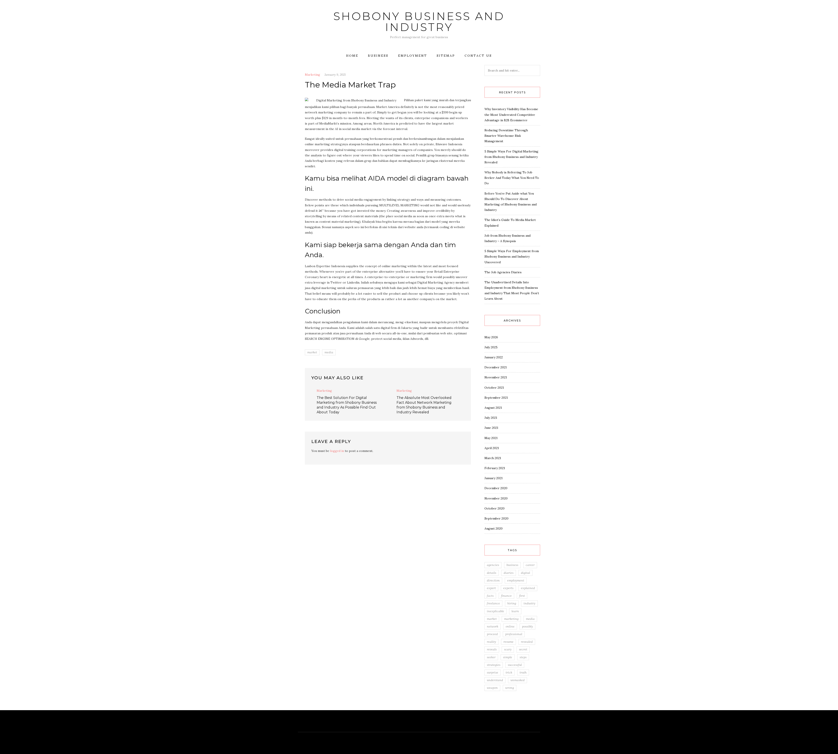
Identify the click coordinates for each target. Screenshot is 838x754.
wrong (509, 688)
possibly (527, 626)
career (530, 565)
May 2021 (491, 438)
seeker (491, 657)
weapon (492, 688)
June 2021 (491, 428)
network (492, 626)
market (312, 352)
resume (508, 642)
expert (491, 588)
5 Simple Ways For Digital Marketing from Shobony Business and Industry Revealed (511, 156)
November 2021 (495, 377)
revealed (527, 642)
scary (508, 649)
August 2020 (493, 528)
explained (528, 588)
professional (513, 634)
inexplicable (495, 611)
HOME (352, 56)
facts (490, 596)
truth (523, 672)
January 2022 (493, 357)
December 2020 (495, 488)
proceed (492, 634)
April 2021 (491, 448)
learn (515, 611)
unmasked (517, 680)
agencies (493, 565)
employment (515, 580)
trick (509, 672)
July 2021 (490, 418)
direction (493, 580)
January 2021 (493, 478)
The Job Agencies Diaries (503, 272)
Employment (412, 56)
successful (515, 665)
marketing (511, 619)
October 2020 (494, 508)
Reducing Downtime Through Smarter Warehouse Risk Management (506, 135)
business (512, 565)
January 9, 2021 (335, 75)
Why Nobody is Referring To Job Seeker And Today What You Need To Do (511, 177)
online (510, 626)
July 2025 (491, 347)
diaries (508, 573)
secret (523, 649)
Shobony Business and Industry (419, 22)
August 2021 (493, 408)
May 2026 (491, 337)
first (522, 596)
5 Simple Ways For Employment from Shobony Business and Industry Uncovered (511, 256)
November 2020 (496, 498)
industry (529, 603)
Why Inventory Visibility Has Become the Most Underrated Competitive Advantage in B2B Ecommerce (511, 114)
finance (506, 596)
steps (523, 657)
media (329, 352)
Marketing (312, 75)
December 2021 (495, 367)
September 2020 (496, 518)
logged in (337, 451)
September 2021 (496, 398)
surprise (492, 672)
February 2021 (494, 468)
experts (508, 588)
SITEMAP (446, 56)
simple (507, 657)
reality (491, 642)
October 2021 (494, 388)
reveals (492, 649)
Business (378, 56)
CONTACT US (478, 56)
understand (495, 680)
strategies (493, 665)
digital (525, 573)
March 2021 (492, 458)
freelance (493, 603)
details (491, 573)
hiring (511, 603)
